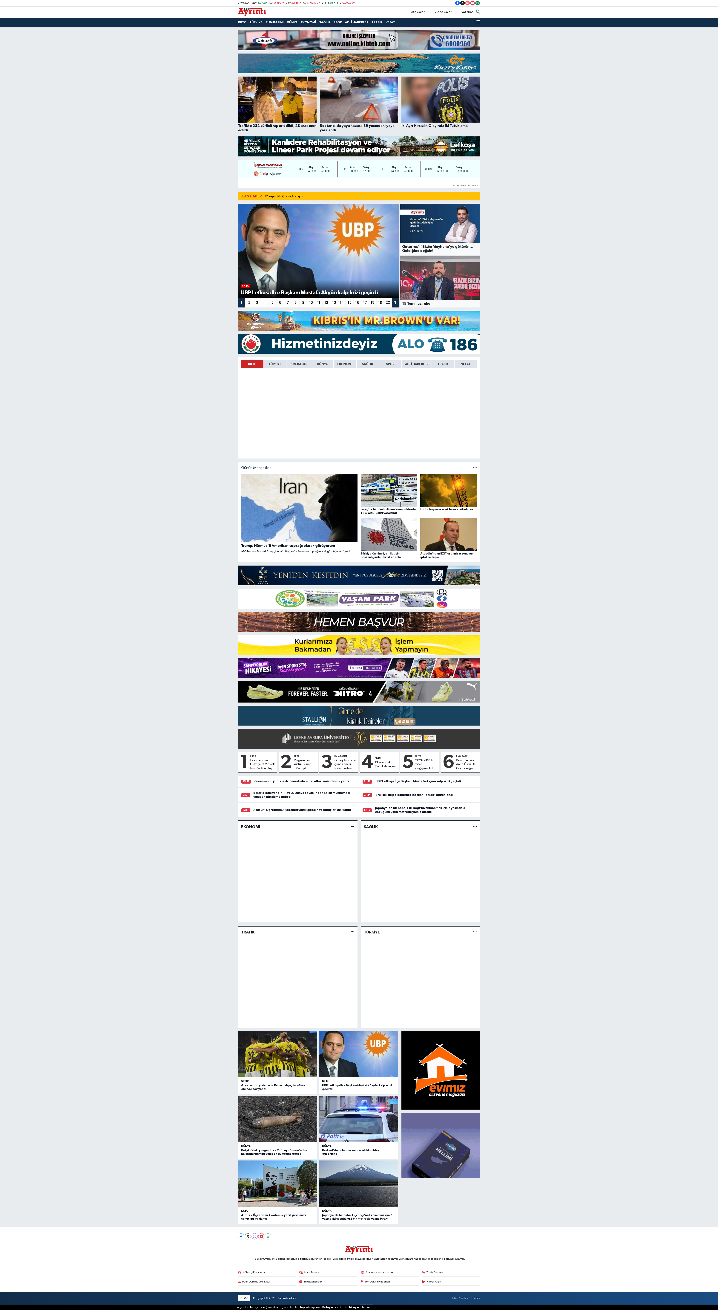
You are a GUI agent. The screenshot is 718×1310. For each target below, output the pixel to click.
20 (388, 302)
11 (318, 302)
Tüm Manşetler (313, 1281)
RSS (245, 1298)
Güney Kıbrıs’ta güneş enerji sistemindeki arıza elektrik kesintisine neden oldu (345, 764)
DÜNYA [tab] (322, 364)
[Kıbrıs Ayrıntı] (252, 12)
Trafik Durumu (434, 1272)
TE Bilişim (474, 1298)
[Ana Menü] (478, 22)
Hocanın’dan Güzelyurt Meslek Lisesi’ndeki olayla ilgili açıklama (262, 764)
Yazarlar (467, 12)
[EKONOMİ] (352, 826)
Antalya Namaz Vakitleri (380, 1272)
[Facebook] (241, 1236)
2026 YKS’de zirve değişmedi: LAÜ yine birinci (426, 764)
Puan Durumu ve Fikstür (256, 1281)
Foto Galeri (417, 12)
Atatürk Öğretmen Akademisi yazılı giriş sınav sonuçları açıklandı (302, 809)
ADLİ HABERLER (356, 22)
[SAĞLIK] (475, 826)
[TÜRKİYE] (475, 932)
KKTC (242, 22)
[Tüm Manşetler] (475, 468)
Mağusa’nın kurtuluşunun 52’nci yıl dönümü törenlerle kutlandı (302, 764)
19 (380, 302)
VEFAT (390, 22)
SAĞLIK (324, 22)
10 (311, 302)
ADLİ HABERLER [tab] (416, 364)
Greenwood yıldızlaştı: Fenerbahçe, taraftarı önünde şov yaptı (301, 781)
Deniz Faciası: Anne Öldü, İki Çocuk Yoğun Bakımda (465, 764)
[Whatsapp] (268, 1236)
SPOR (338, 22)
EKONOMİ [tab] (344, 364)
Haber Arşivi (434, 1281)
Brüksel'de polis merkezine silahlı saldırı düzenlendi (414, 794)
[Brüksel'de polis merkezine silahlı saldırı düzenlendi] (358, 1119)
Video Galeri (443, 12)
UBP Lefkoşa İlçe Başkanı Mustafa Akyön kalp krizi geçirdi (418, 781)
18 (373, 302)
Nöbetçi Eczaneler (254, 1272)
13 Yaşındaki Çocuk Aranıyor (284, 196)
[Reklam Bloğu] (359, 40)
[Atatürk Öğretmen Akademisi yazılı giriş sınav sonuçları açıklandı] (277, 1183)
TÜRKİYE (256, 22)
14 (342, 302)
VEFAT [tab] (465, 364)
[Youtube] (261, 1236)
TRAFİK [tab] (443, 364)
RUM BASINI (275, 22)
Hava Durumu (312, 1272)
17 (365, 302)
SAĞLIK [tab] (367, 364)
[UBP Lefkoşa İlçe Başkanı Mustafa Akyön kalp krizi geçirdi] (358, 1054)
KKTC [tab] (252, 364)
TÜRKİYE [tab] (275, 364)
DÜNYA (292, 22)
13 (334, 302)
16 (357, 302)
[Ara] (478, 12)
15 (350, 302)
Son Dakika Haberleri (377, 1281)
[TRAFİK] (352, 932)
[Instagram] (254, 1236)
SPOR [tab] (390, 364)
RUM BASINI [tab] (299, 364)
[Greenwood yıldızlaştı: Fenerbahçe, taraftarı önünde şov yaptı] (277, 1054)
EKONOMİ (308, 22)
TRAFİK (377, 22)
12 (326, 302)
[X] (248, 1236)
